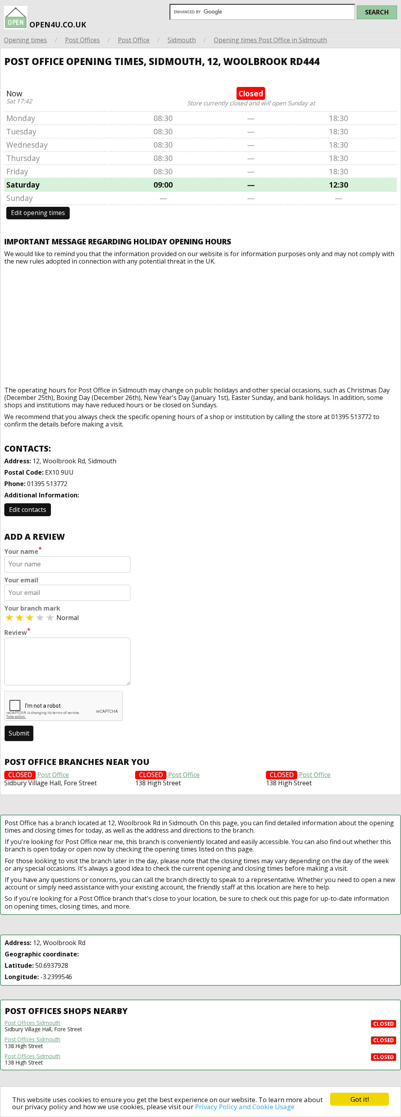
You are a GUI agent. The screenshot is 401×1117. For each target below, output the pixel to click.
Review (17, 632)
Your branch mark (32, 608)
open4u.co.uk (56, 24)
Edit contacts (27, 509)
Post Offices (82, 40)
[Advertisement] (200, 324)
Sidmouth (182, 40)
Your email (21, 580)
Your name (23, 551)
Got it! (359, 1099)
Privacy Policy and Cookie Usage (244, 1106)
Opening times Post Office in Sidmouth (270, 40)
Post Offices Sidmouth (32, 1023)
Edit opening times (38, 213)
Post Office (134, 40)
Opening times (25, 40)
